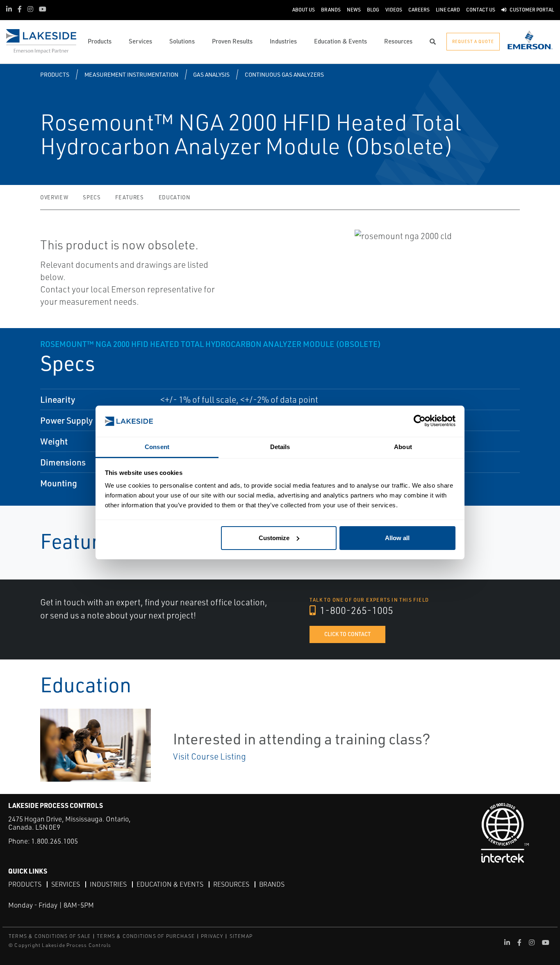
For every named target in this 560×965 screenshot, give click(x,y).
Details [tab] (280, 446)
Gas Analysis (211, 74)
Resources (231, 884)
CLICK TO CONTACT (347, 634)
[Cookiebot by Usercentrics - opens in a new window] (419, 421)
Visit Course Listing (209, 756)
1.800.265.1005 (54, 841)
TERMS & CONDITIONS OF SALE (50, 936)
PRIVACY (212, 936)
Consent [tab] (157, 446)
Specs (91, 197)
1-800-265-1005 (355, 610)
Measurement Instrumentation (131, 74)
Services (65, 884)
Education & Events (170, 884)
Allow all (397, 537)
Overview (54, 197)
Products (54, 74)
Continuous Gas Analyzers (284, 74)
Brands (272, 884)
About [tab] (403, 446)
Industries (108, 884)
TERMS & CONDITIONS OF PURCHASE (146, 936)
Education (174, 197)
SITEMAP (241, 936)
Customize (274, 537)
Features (129, 197)
